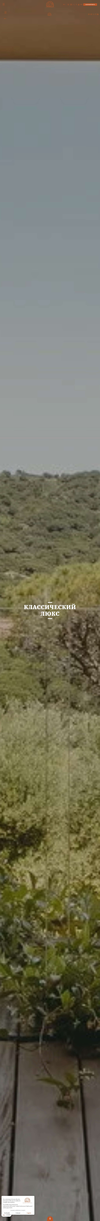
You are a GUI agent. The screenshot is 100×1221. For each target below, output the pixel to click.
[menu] (4, 4)
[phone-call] (94, 14)
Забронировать (90, 4)
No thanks (7, 1213)
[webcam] (98, 14)
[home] (49, 14)
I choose (18, 1213)
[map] (96, 14)
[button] (6, 1215)
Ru (5, 18)
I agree (29, 1213)
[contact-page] (89, 14)
